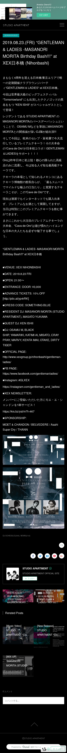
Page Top (33, 724)
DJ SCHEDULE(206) (11, 535)
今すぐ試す (43, 15)
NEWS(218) (25, 535)
